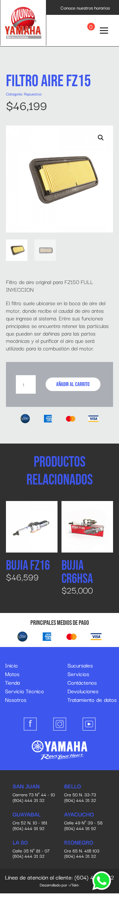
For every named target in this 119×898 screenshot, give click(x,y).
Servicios (78, 673)
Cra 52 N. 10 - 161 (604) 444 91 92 (30, 821)
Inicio (11, 665)
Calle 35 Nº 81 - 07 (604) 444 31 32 (31, 849)
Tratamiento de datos (92, 699)
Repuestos (33, 93)
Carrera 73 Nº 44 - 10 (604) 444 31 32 (34, 793)
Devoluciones (83, 691)
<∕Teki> (73, 884)
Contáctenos (82, 682)
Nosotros (15, 699)
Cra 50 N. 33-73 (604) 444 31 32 (80, 793)
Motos (12, 673)
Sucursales (80, 665)
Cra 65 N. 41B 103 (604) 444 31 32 (81, 849)
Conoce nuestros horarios (85, 7)
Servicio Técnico (24, 691)
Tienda (12, 682)
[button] (101, 138)
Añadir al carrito (73, 384)
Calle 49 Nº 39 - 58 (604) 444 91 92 (83, 821)
